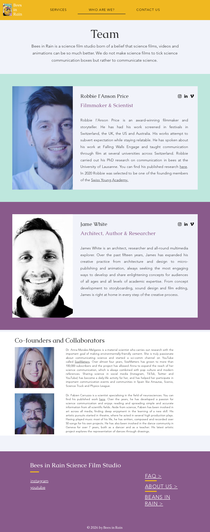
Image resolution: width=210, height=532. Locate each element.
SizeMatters (82, 361)
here (183, 166)
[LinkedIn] (186, 96)
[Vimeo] (192, 96)
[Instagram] (179, 96)
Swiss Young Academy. (109, 180)
